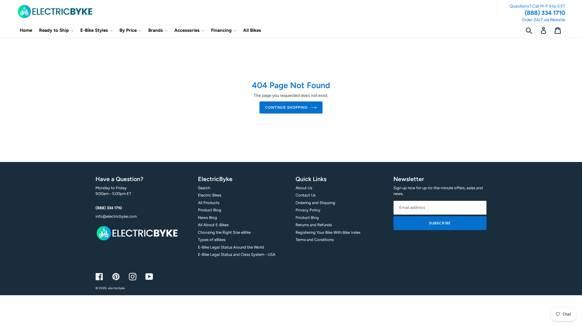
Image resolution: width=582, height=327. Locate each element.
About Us (304, 188)
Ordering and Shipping (315, 202)
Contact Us (306, 195)
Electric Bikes (209, 195)
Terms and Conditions (315, 239)
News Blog (207, 217)
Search (204, 188)
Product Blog (209, 210)
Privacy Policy (308, 210)
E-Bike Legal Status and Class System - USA (237, 254)
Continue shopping (286, 107)
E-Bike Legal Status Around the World (231, 247)
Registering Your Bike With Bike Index (328, 232)
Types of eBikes (212, 239)
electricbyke (116, 288)
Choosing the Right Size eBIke (224, 232)
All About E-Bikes (213, 225)
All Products (208, 202)
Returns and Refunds (314, 225)
